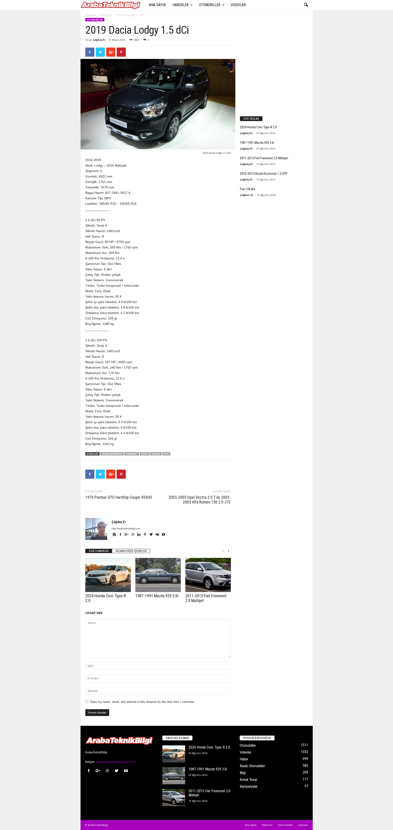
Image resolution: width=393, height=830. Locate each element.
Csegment (132, 453)
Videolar (238, 5)
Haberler (181, 5)
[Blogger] (115, 534)
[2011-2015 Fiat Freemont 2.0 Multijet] (208, 575)
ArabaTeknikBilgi (112, 453)
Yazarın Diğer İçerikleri (131, 551)
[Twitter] (152, 534)
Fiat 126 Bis (247, 189)
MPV (166, 453)
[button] (306, 5)
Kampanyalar (249, 786)
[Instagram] (133, 534)
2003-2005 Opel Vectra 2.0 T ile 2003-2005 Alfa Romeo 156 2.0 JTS (200, 499)
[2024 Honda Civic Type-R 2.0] (108, 575)
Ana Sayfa (157, 5)
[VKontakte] (158, 534)
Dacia (144, 453)
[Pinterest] (145, 534)
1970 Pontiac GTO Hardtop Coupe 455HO (118, 497)
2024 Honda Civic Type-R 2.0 (258, 127)
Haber (244, 759)
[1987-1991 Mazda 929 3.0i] (158, 575)
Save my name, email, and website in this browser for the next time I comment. (142, 701)
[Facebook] (121, 534)
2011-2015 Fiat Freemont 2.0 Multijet (264, 158)
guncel (156, 453)
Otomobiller (209, 5)
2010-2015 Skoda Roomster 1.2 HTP (263, 174)
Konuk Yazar (248, 779)
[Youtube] (163, 534)
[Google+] (127, 534)
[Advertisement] (274, 78)
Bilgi (243, 773)
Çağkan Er (246, 195)
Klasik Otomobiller (252, 766)
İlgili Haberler (98, 551)
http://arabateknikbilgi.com (126, 528)
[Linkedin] (139, 534)
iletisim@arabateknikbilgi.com (116, 762)
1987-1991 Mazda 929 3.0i (156, 595)
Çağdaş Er (99, 39)
